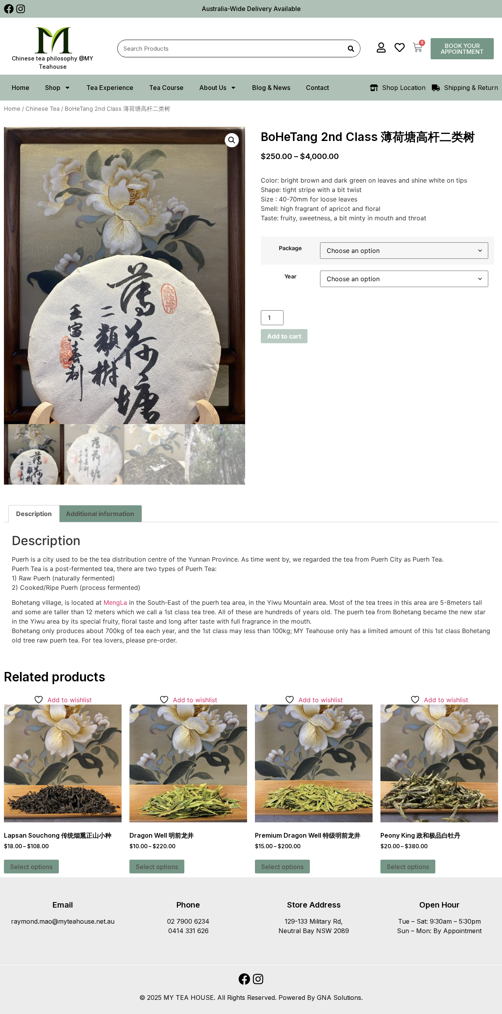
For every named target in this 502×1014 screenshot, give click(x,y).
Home (20, 88)
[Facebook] (9, 9)
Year (290, 276)
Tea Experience (109, 88)
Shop (52, 88)
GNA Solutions (339, 997)
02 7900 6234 (188, 921)
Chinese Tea (42, 108)
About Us (212, 88)
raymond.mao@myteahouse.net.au (63, 921)
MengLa (115, 602)
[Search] (351, 48)
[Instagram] (20, 9)
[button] (232, 140)
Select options (31, 867)
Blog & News (271, 88)
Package (290, 248)
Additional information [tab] (100, 514)
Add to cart (284, 336)
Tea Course (166, 88)
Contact (317, 88)
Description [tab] (34, 514)
